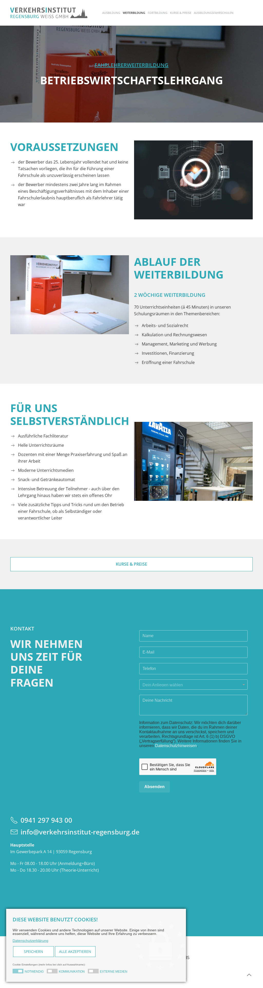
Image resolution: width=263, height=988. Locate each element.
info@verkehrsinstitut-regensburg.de (80, 832)
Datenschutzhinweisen (176, 745)
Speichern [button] (33, 951)
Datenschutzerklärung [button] (30, 941)
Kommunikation (72, 971)
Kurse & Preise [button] (180, 13)
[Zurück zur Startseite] (48, 13)
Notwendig (34, 971)
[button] (249, 974)
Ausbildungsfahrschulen (213, 13)
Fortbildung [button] (157, 13)
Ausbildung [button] (111, 13)
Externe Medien (113, 971)
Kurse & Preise (131, 564)
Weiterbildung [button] (134, 13)
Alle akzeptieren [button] (75, 951)
